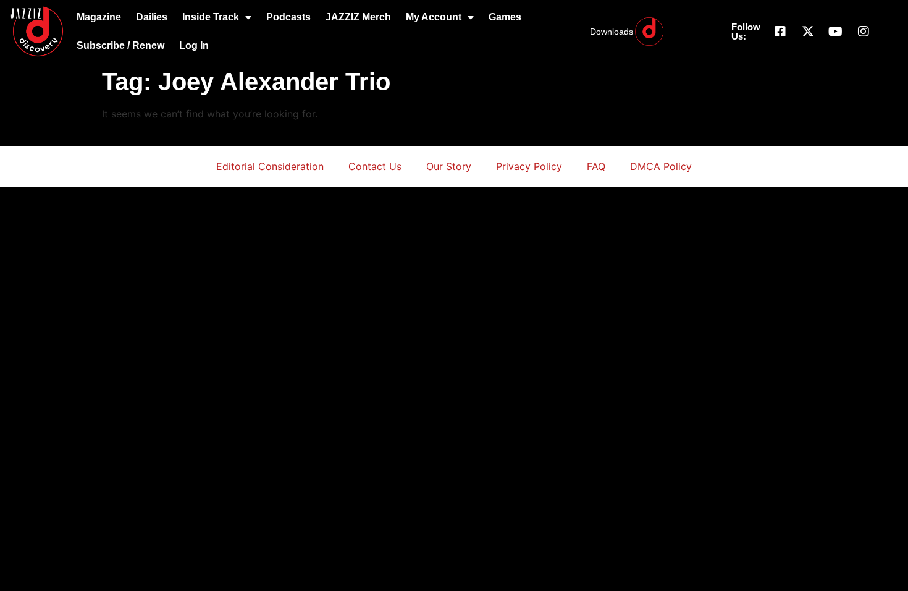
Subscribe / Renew (120, 45)
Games (505, 17)
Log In (194, 45)
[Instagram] (863, 31)
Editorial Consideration (270, 166)
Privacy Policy (529, 166)
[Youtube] (835, 31)
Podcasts (288, 17)
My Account (433, 17)
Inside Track (210, 17)
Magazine (99, 17)
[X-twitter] (808, 31)
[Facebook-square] (780, 31)
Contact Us (374, 166)
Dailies (151, 17)
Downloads (611, 31)
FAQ (596, 166)
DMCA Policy (661, 166)
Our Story (448, 166)
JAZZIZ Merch (358, 17)
